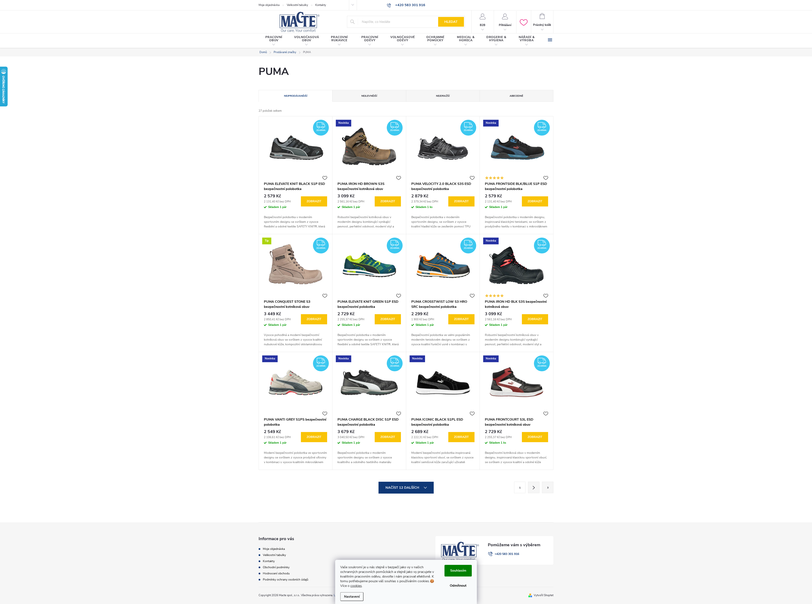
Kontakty (320, 5)
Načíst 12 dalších (402, 487)
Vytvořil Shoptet (543, 595)
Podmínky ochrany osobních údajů (285, 580)
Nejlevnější (369, 96)
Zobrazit (314, 201)
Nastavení (352, 596)
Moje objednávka (269, 5)
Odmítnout (458, 585)
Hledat (451, 21)
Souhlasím (458, 570)
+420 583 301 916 (507, 554)
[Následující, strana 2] (533, 487)
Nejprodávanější (295, 96)
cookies (356, 585)
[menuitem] (274, 40)
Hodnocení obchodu (276, 573)
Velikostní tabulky (297, 5)
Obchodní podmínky (276, 567)
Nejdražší (443, 96)
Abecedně (516, 96)
